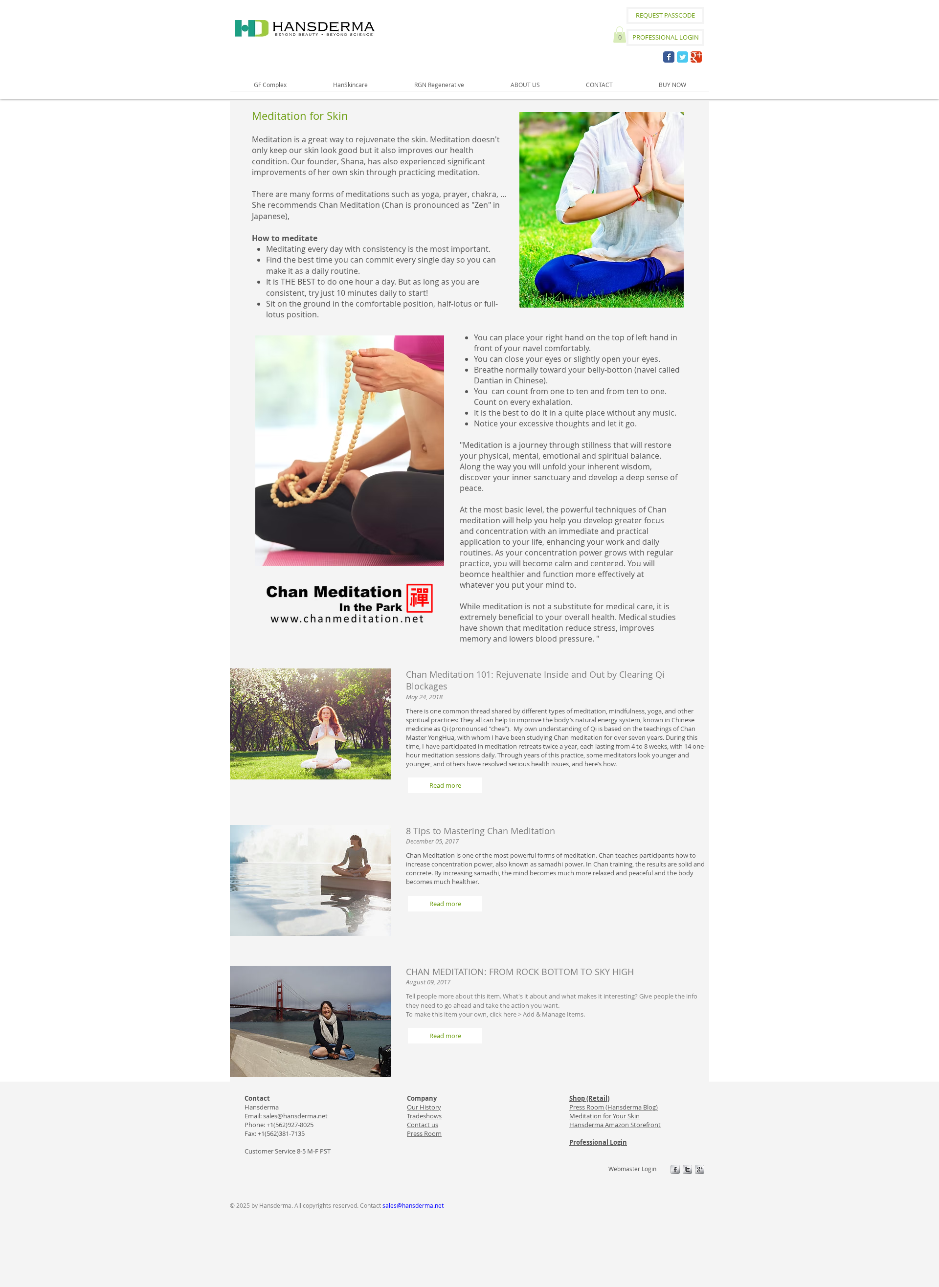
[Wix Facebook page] (668, 57)
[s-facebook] (675, 1169)
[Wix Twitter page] (682, 57)
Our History (424, 1107)
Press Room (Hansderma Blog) (613, 1107)
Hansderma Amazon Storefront (615, 1124)
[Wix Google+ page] (696, 57)
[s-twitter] (687, 1169)
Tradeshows (424, 1115)
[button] (619, 34)
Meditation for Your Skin (604, 1115)
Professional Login (598, 1142)
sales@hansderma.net (295, 1115)
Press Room (424, 1133)
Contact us (422, 1124)
